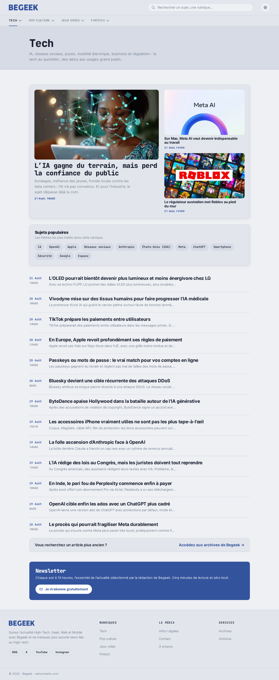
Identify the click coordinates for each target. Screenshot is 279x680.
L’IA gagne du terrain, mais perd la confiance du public (95, 169)
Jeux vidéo (70, 20)
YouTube (41, 652)
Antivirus (225, 639)
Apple (71, 247)
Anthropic (127, 247)
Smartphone (222, 247)
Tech (13, 20)
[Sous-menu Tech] (20, 21)
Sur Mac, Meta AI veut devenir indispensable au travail (200, 140)
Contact (165, 639)
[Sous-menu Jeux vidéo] (82, 21)
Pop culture (39, 20)
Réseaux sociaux (97, 247)
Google (65, 256)
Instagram (62, 652)
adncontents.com (46, 673)
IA (39, 247)
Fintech (98, 20)
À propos (166, 646)
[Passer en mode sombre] (265, 7)
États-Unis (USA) (156, 247)
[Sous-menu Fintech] (107, 21)
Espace (83, 256)
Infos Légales (169, 631)
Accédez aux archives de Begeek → (211, 545)
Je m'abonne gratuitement (66, 589)
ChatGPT (199, 247)
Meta (181, 247)
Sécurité (45, 256)
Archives (225, 631)
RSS (14, 652)
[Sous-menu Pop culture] (52, 21)
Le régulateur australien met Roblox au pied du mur (200, 204)
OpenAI (54, 247)
